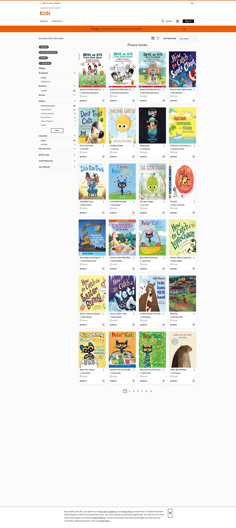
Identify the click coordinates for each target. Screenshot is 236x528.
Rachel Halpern (117, 261)
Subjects (44, 21)
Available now (46, 82)
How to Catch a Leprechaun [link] (181, 258)
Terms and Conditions (107, 511)
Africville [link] (173, 314)
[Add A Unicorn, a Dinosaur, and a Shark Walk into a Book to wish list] (193, 157)
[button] (166, 21)
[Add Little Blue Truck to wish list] (103, 213)
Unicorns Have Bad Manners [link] (121, 258)
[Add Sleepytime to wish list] (163, 157)
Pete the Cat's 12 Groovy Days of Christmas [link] (151, 370)
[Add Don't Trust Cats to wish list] (103, 157)
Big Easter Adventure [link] (149, 258)
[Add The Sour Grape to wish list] (163, 213)
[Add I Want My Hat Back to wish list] (193, 381)
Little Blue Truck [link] (86, 202)
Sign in (188, 21)
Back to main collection (51, 3)
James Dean (116, 205)
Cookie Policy (104, 521)
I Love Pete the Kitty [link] (118, 202)
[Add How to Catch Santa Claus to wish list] (193, 101)
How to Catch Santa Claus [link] (181, 90)
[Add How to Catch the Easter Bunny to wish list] (103, 325)
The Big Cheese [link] (116, 146)
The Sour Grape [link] (146, 202)
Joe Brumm (146, 149)
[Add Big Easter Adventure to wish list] (163, 269)
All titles (43, 78)
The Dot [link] (173, 202)
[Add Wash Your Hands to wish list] (103, 381)
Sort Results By (169, 38)
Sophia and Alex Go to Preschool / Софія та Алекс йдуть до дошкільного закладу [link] (151, 90)
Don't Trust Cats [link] (86, 146)
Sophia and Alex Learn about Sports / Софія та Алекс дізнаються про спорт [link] (91, 90)
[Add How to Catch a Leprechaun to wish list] (193, 269)
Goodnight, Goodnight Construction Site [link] (91, 258)
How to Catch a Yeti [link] (118, 314)
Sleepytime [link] (144, 146)
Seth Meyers (146, 317)
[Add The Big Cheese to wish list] (133, 157)
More (57, 131)
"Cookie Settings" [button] (98, 518)
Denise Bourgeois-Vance (90, 93)
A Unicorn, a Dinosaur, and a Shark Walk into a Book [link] (181, 146)
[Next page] (151, 391)
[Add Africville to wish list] (193, 325)
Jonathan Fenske (178, 149)
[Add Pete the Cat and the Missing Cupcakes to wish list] (133, 381)
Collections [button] (57, 21)
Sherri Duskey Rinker (89, 261)
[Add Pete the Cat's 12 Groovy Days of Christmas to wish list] (163, 381)
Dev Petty (85, 149)
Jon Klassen (176, 373)
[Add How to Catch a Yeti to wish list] (133, 325)
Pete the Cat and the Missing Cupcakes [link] (121, 370)
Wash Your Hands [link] (87, 370)
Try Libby (95, 29)
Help (192, 3)
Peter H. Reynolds (178, 205)
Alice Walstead (177, 93)
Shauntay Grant (177, 317)
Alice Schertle (86, 205)
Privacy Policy (127, 511)
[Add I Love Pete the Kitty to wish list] (133, 213)
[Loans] (177, 21)
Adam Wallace (177, 261)
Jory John (115, 149)
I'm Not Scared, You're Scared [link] (151, 314)
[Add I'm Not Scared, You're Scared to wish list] (163, 325)
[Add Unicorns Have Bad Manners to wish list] (133, 269)
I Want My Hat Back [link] (178, 370)
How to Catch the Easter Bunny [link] (91, 314)
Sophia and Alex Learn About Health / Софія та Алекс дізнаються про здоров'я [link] (121, 90)
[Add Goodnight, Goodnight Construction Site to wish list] (103, 269)
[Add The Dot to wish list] (193, 213)
